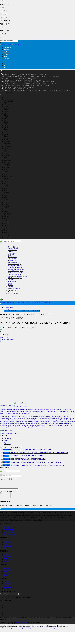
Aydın (6, 111)
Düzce (6, 237)
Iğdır (5, 229)
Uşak (5, 208)
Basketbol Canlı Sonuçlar (16, 265)
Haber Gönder (12, 262)
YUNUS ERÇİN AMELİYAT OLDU (16, 89)
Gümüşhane (7, 146)
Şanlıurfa (6, 206)
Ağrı (5, 103)
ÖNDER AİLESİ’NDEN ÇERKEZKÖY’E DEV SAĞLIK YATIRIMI (27, 85)
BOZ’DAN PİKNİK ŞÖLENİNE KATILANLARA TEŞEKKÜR (25, 75)
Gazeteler (11, 251)
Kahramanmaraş (9, 176)
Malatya (6, 173)
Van (5, 209)
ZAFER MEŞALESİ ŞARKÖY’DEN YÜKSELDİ (21, 78)
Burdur (6, 122)
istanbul (6, 155)
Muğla (6, 180)
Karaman (7, 218)
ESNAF (6, 440)
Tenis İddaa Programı (14, 274)
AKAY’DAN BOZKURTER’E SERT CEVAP (19, 87)
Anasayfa (3, 302)
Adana (6, 97)
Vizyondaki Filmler (14, 288)
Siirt (5, 194)
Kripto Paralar (12, 281)
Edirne (6, 134)
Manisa (6, 174)
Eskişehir (7, 141)
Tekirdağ (6, 51)
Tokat (5, 201)
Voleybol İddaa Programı (15, 272)
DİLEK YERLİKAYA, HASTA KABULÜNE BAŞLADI (23, 80)
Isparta (6, 152)
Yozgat (6, 211)
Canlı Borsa (11, 253)
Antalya (6, 108)
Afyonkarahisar (8, 101)
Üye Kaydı (7, 542)
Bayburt (6, 216)
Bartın (6, 225)
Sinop (6, 195)
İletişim (6, 547)
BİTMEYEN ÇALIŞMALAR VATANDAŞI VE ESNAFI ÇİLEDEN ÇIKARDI (30, 83)
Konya (6, 169)
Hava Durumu (12, 250)
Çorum (6, 129)
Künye (6, 544)
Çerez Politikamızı (22, 623)
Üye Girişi (7, 540)
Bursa (6, 124)
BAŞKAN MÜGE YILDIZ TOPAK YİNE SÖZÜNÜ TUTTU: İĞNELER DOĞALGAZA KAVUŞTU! (38, 90)
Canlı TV (11, 255)
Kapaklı (6, 49)
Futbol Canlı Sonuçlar (14, 264)
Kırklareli (7, 164)
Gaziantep (7, 143)
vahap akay (7, 444)
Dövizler (10, 279)
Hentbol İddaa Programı (15, 271)
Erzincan (6, 138)
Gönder (3, 479)
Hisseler (10, 286)
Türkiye (6, 53)
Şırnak (6, 223)
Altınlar (10, 283)
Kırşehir (6, 166)
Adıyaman (7, 99)
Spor (5, 56)
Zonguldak (7, 213)
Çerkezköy (7, 47)
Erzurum (6, 139)
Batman (6, 222)
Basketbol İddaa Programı (16, 269)
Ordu (5, 187)
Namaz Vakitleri (13, 248)
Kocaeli (6, 167)
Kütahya (6, 171)
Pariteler (10, 285)
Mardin (6, 178)
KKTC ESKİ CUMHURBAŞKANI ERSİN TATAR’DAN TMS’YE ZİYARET (30, 82)
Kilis (5, 234)
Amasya (6, 104)
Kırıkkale (7, 220)
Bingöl (6, 117)
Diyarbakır (7, 132)
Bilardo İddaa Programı (15, 278)
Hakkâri (6, 148)
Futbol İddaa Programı (15, 267)
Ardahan (6, 227)
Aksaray (6, 215)
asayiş (6, 54)
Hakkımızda (7, 546)
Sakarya (6, 190)
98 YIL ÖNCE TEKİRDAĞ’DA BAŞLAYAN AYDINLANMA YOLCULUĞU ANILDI (33, 76)
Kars (5, 159)
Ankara (6, 106)
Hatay (6, 150)
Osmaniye (7, 236)
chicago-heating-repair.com (27, 628)
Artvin (6, 110)
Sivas (5, 197)
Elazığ (6, 136)
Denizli (6, 131)
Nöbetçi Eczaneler (13, 260)
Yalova (6, 230)
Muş (5, 181)
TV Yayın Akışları (13, 258)
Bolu (5, 120)
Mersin (6, 153)
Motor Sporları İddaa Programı (17, 276)
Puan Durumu (12, 257)
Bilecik (6, 115)
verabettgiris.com (54, 628)
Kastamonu (7, 160)
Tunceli (6, 204)
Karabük (6, 232)
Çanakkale (7, 125)
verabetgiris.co (44, 628)
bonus (38, 628)
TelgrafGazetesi (9, 307)
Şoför (5, 442)
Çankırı (6, 127)
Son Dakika (11, 246)
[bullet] (14, 479)
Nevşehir (6, 183)
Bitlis (5, 118)
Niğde (6, 185)
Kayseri (6, 162)
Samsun (6, 192)
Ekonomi (7, 58)
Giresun (6, 145)
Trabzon (6, 202)
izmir (5, 157)
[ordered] (12, 479)
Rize (5, 188)
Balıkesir (6, 113)
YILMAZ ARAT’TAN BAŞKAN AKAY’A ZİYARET (32, 302)
